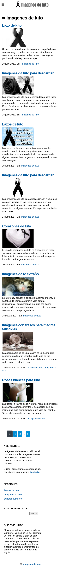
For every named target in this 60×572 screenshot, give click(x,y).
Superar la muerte (13, 498)
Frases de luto (34, 367)
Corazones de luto (16, 226)
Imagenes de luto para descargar (28, 175)
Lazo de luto (11, 25)
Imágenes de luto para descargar (28, 73)
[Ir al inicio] (32, 7)
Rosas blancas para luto (21, 380)
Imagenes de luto (30, 63)
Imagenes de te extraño (20, 274)
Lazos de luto (12, 124)
